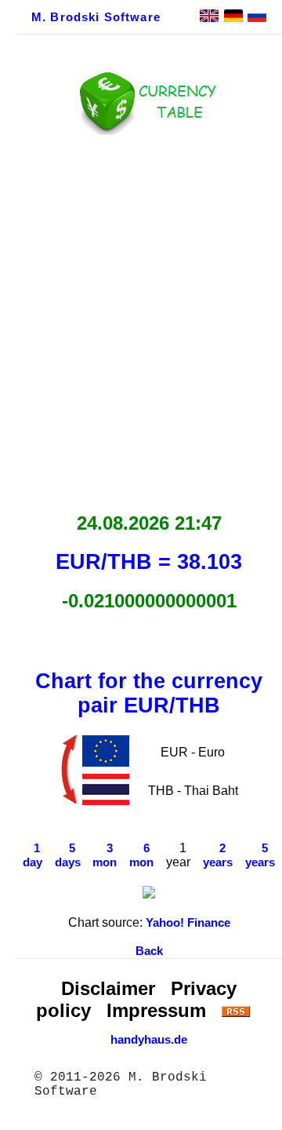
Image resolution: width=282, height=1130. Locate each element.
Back (149, 951)
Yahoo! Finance (188, 923)
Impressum (156, 1010)
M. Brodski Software (96, 17)
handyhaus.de (148, 1039)
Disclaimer (108, 988)
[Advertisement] (141, 319)
